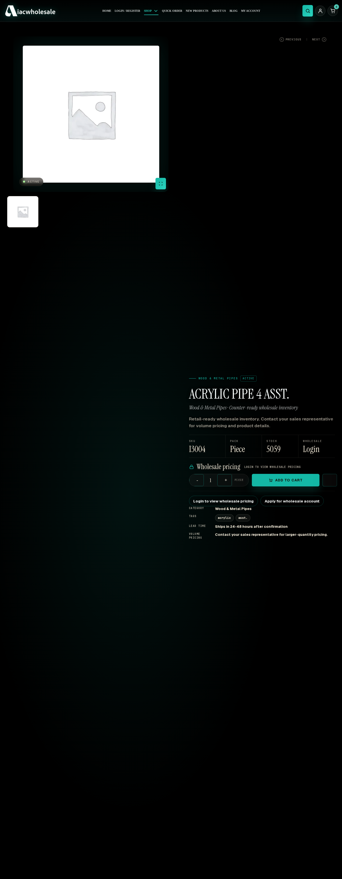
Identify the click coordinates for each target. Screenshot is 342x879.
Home (106, 10)
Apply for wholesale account (292, 501)
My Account (250, 10)
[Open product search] (307, 11)
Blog (234, 10)
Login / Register (127, 10)
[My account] (320, 11)
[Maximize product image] (160, 183)
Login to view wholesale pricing (223, 501)
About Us (219, 10)
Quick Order (172, 10)
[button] (316, 446)
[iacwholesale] (32, 10)
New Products (197, 10)
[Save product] (329, 480)
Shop (148, 10)
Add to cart (289, 480)
